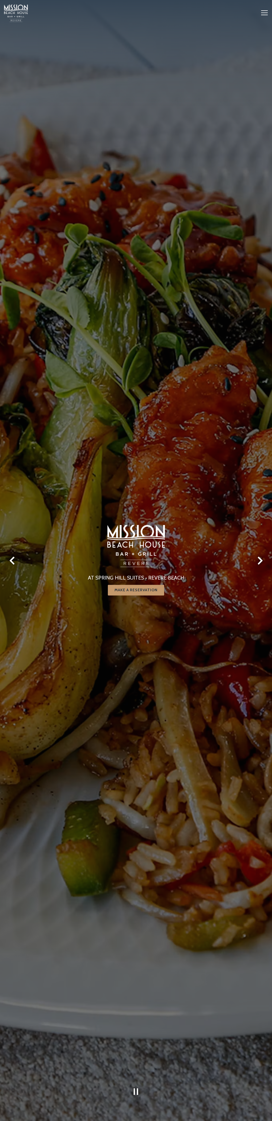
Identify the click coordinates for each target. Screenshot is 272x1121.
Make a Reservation (136, 670)
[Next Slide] (260, 641)
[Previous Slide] (12, 641)
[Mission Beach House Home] (16, 94)
